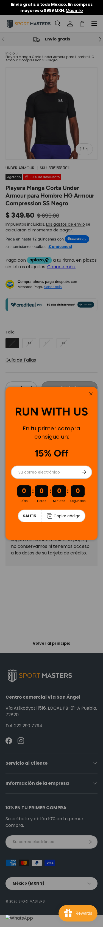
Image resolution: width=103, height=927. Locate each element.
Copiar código (67, 516)
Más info (74, 10)
